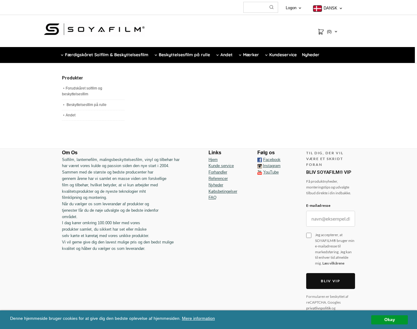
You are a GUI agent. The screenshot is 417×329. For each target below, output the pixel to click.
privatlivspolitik (318, 308)
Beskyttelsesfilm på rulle (86, 105)
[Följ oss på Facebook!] (259, 160)
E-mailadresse (318, 205)
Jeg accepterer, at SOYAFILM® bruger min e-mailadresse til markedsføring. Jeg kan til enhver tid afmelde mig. (334, 248)
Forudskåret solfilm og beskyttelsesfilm (82, 91)
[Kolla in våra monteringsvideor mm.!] (259, 172)
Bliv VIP (330, 281)
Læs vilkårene (333, 263)
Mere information (198, 318)
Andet (70, 115)
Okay (389, 319)
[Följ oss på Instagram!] (259, 166)
